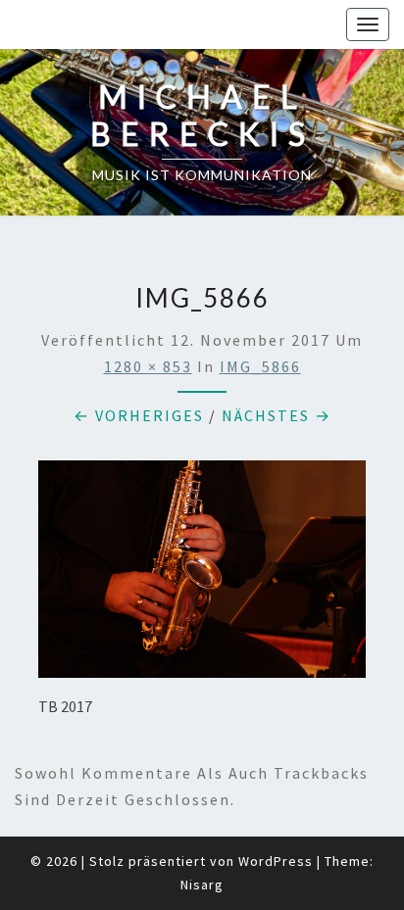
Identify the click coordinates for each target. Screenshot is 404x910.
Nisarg (202, 884)
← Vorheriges (139, 415)
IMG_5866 (260, 366)
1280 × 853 (148, 366)
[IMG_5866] (202, 575)
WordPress (275, 861)
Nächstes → (276, 415)
